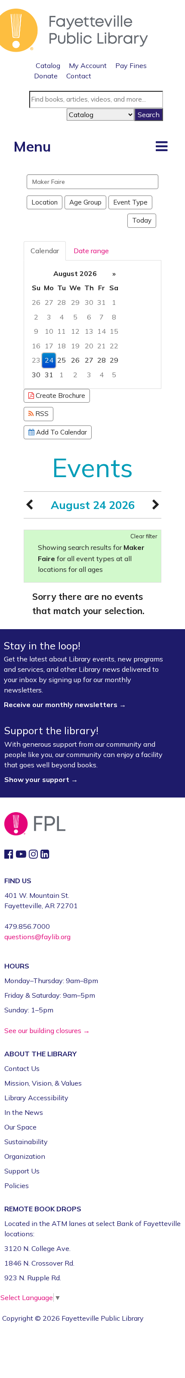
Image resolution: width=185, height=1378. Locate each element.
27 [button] (49, 302)
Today (141, 220)
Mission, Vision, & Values (43, 1083)
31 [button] (101, 302)
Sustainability (26, 1141)
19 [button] (75, 345)
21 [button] (101, 345)
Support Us (22, 1171)
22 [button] (114, 345)
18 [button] (61, 345)
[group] (92, 324)
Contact (78, 75)
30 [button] (89, 302)
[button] (161, 146)
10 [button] (49, 331)
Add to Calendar (60, 432)
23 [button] (36, 360)
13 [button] (89, 331)
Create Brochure (59, 395)
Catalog (48, 65)
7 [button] (101, 317)
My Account (88, 65)
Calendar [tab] (45, 250)
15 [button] (114, 331)
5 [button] (75, 317)
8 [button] (114, 317)
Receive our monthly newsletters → (66, 704)
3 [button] (49, 317)
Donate (46, 75)
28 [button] (61, 302)
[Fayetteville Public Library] (74, 29)
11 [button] (61, 331)
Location (44, 202)
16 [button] (36, 345)
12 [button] (75, 331)
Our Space (20, 1127)
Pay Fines (131, 65)
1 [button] (114, 302)
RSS (41, 414)
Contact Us (22, 1068)
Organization (24, 1156)
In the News (23, 1112)
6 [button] (89, 317)
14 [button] (101, 331)
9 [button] (36, 331)
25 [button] (61, 360)
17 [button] (49, 345)
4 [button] (61, 317)
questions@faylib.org (37, 936)
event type (130, 202)
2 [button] (36, 317)
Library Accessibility (36, 1097)
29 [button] (75, 302)
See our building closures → (47, 1030)
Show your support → (41, 779)
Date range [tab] (91, 250)
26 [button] (36, 302)
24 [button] (49, 360)
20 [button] (89, 345)
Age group (85, 202)
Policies (16, 1185)
